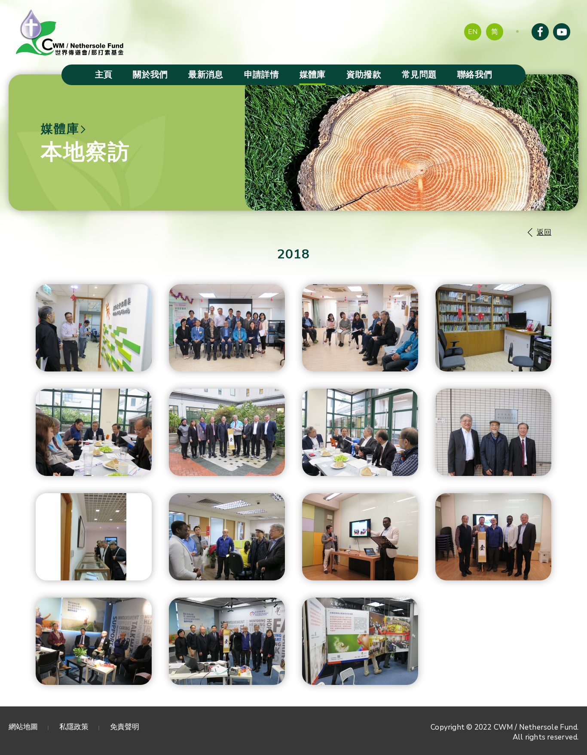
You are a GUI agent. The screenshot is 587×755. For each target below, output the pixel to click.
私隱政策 (74, 727)
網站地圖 (23, 727)
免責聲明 (124, 727)
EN (472, 32)
